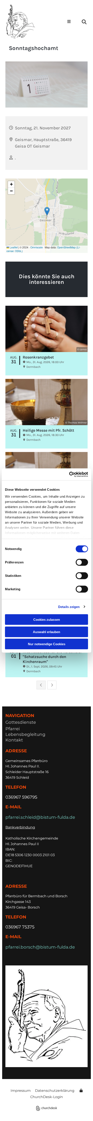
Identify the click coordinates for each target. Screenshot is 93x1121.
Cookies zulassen (46, 619)
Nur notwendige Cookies (46, 644)
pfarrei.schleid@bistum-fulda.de (40, 817)
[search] (84, 21)
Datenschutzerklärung (54, 1091)
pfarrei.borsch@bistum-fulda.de (40, 947)
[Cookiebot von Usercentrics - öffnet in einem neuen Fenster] (69, 474)
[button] (67, 22)
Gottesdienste (20, 722)
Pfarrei (12, 728)
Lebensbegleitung (25, 734)
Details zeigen (69, 606)
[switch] (82, 562)
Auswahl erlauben (46, 632)
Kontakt (14, 740)
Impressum (21, 1091)
